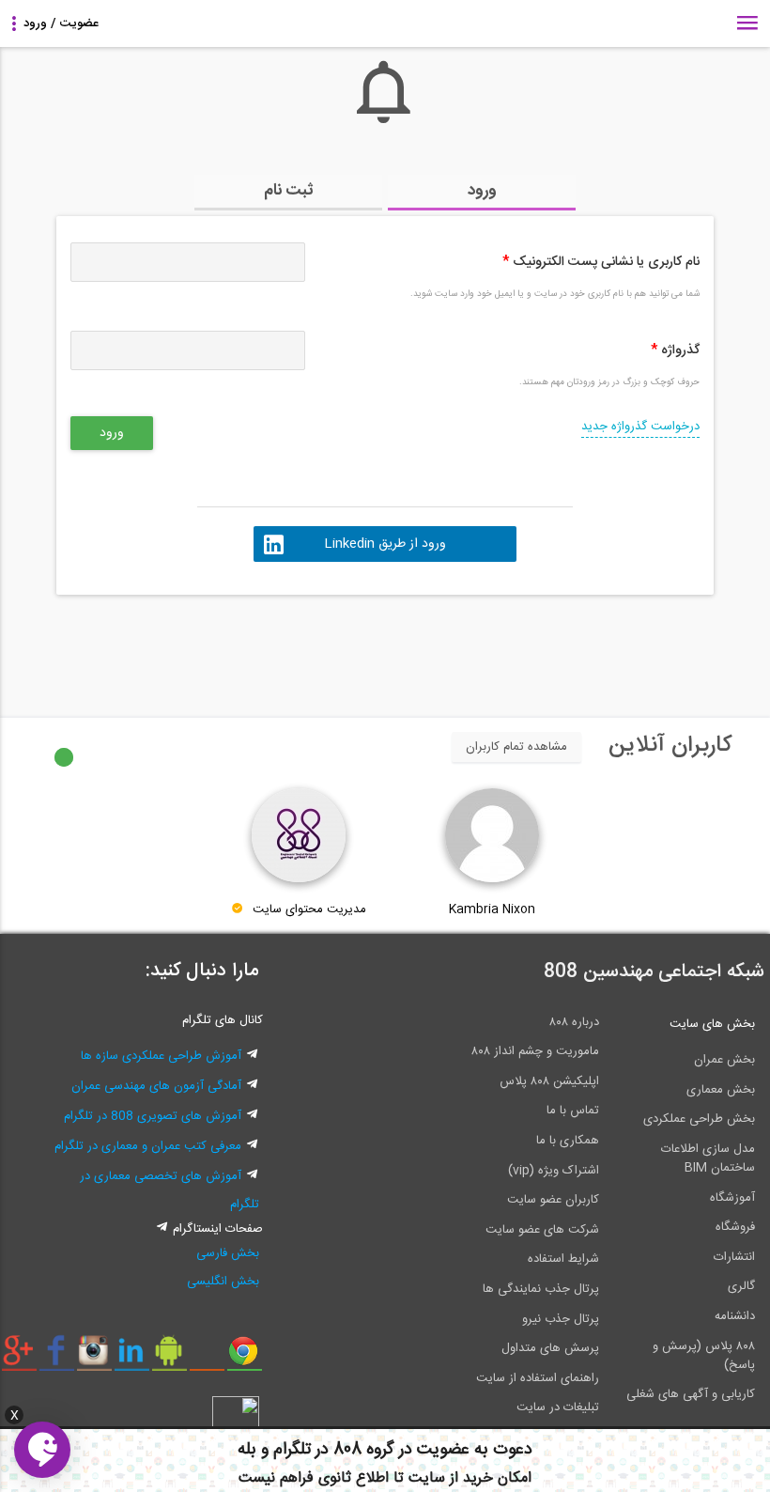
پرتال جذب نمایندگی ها (541, 1289)
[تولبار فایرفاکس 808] (207, 1357)
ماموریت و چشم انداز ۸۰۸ (535, 1051)
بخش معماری (720, 1090)
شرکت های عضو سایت (542, 1230)
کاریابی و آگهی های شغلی (690, 1394)
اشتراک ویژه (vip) (553, 1170)
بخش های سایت (712, 1024)
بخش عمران (724, 1059)
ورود (482, 191)
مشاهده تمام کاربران (516, 747)
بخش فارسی (227, 1253)
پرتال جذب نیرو (560, 1319)
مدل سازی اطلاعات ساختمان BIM (708, 1158)
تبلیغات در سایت (557, 1407)
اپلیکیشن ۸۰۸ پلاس (549, 1081)
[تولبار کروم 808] (244, 1357)
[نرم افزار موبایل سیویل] (169, 1357)
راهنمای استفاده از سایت (537, 1378)
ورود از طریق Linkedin (385, 544)
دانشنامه (735, 1316)
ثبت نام (289, 191)
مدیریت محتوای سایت (309, 909)
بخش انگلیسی (223, 1281)
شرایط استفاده (563, 1259)
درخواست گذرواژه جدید (640, 426)
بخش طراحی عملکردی (699, 1119)
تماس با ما (573, 1110)
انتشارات (734, 1257)
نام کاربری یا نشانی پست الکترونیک (601, 262)
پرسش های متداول (550, 1348)
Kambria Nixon (492, 909)
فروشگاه (735, 1227)
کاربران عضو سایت (553, 1199)
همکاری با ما (567, 1140)
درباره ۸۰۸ (574, 1022)
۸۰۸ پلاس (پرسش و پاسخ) (704, 1355)
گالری (741, 1286)
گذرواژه (675, 350)
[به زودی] (305, 647)
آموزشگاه (732, 1198)
